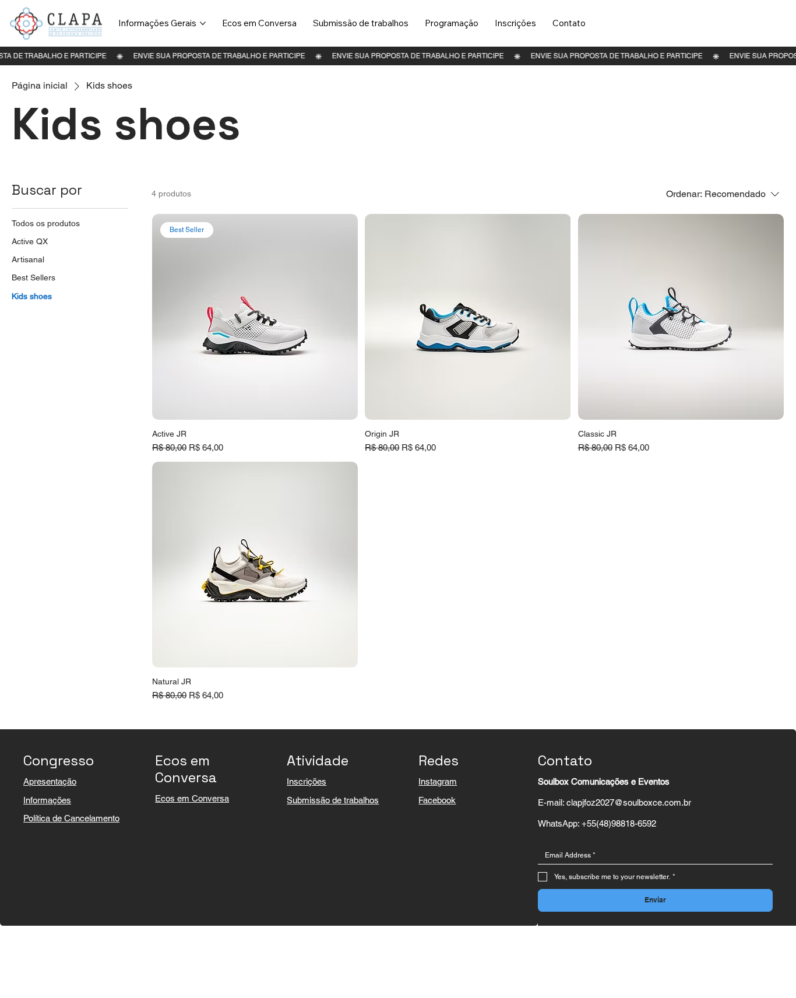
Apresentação (49, 781)
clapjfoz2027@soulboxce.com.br (628, 802)
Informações (47, 800)
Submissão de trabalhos (333, 800)
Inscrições (306, 781)
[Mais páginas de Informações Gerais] (203, 23)
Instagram (437, 781)
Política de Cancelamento (71, 818)
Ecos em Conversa (192, 798)
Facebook (437, 800)
